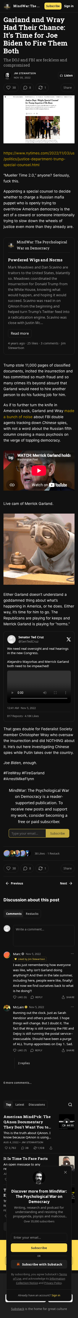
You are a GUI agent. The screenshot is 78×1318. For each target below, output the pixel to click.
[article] (39, 1132)
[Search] (70, 1104)
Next (63, 883)
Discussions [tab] (37, 1105)
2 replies (24, 1063)
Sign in (69, 6)
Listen (68, 75)
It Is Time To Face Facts (25, 1158)
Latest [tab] (19, 1105)
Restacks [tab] (32, 914)
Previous (17, 883)
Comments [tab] (13, 914)
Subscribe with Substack (42, 1264)
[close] (65, 1172)
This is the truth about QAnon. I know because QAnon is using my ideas (26, 1135)
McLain (18, 1007)
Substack (17, 1309)
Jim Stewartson (25, 73)
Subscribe (53, 6)
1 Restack (53, 853)
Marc (17, 954)
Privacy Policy (53, 1283)
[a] (66, 1121)
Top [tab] (8, 1105)
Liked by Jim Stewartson (31, 959)
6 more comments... (17, 1083)
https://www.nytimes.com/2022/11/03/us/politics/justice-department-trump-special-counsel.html (39, 159)
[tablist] (22, 913)
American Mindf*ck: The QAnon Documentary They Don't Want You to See (27, 1122)
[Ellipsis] (72, 953)
